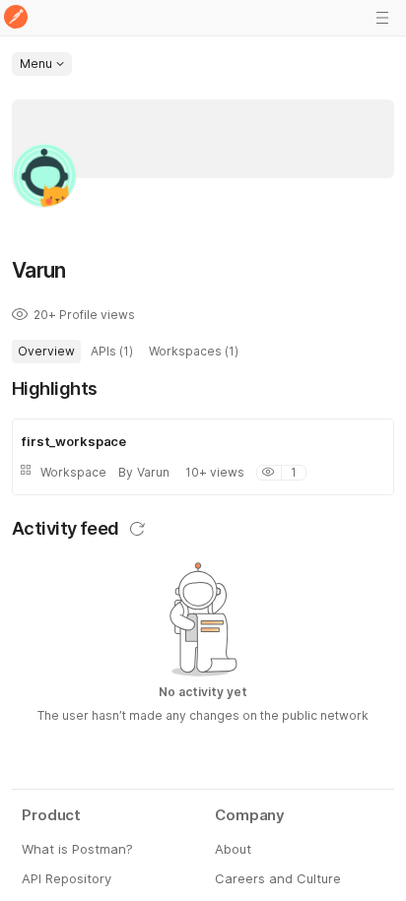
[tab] (46, 351)
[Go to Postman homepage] (16, 18)
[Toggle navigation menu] (382, 18)
